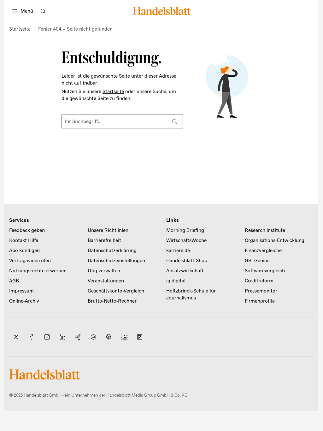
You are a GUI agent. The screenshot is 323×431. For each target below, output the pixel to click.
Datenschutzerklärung (112, 250)
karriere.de (178, 250)
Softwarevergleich (265, 270)
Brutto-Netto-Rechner (112, 301)
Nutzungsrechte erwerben (38, 270)
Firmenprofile (260, 301)
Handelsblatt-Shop (186, 260)
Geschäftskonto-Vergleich (116, 290)
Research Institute (265, 230)
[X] (16, 337)
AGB (14, 280)
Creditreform (259, 280)
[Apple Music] (109, 337)
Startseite (20, 29)
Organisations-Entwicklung (274, 240)
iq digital (175, 280)
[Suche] (174, 121)
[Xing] (78, 337)
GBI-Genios (257, 260)
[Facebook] (31, 337)
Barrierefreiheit (104, 240)
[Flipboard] (140, 337)
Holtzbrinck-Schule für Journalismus (191, 294)
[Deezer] (124, 337)
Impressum (21, 290)
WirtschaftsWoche (186, 240)
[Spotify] (93, 337)
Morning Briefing (185, 230)
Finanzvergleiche (263, 250)
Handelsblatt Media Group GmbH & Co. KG (147, 395)
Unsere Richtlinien (108, 230)
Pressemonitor (261, 290)
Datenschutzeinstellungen (116, 260)
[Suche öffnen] (43, 11)
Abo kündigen (24, 250)
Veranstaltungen (106, 280)
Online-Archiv (24, 301)
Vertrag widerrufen (30, 260)
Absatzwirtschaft (184, 270)
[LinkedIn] (62, 337)
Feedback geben (27, 230)
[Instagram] (47, 337)
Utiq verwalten (104, 270)
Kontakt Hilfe (23, 240)
